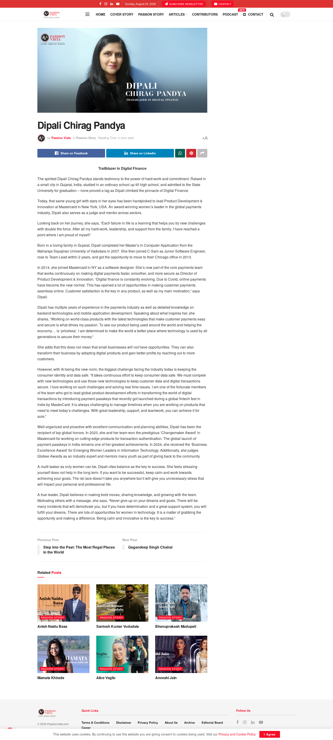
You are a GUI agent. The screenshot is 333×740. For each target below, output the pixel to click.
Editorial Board (212, 722)
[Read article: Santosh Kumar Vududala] (122, 602)
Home (100, 14)
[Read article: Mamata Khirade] (63, 654)
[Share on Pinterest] (191, 153)
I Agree (269, 734)
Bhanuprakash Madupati (175, 626)
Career (86, 728)
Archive (189, 722)
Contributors (205, 14)
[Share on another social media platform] (202, 153)
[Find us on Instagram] (105, 4)
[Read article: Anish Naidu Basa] (63, 602)
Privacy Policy (148, 722)
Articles (177, 14)
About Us (171, 722)
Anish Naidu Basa (52, 626)
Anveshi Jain (166, 677)
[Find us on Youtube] (117, 4)
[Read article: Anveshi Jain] (181, 654)
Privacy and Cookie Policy (237, 734)
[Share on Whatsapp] (180, 153)
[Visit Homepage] (60, 14)
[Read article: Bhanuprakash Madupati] (181, 602)
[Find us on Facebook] (100, 4)
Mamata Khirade (50, 677)
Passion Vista (61, 138)
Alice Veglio (106, 677)
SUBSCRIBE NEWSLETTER (185, 4)
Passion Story (151, 14)
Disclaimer (123, 722)
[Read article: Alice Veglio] (122, 654)
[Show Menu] (87, 14)
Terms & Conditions (95, 722)
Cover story (121, 14)
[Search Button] (272, 14)
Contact (224, 4)
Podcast (230, 14)
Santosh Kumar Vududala (117, 626)
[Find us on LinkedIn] (111, 4)
